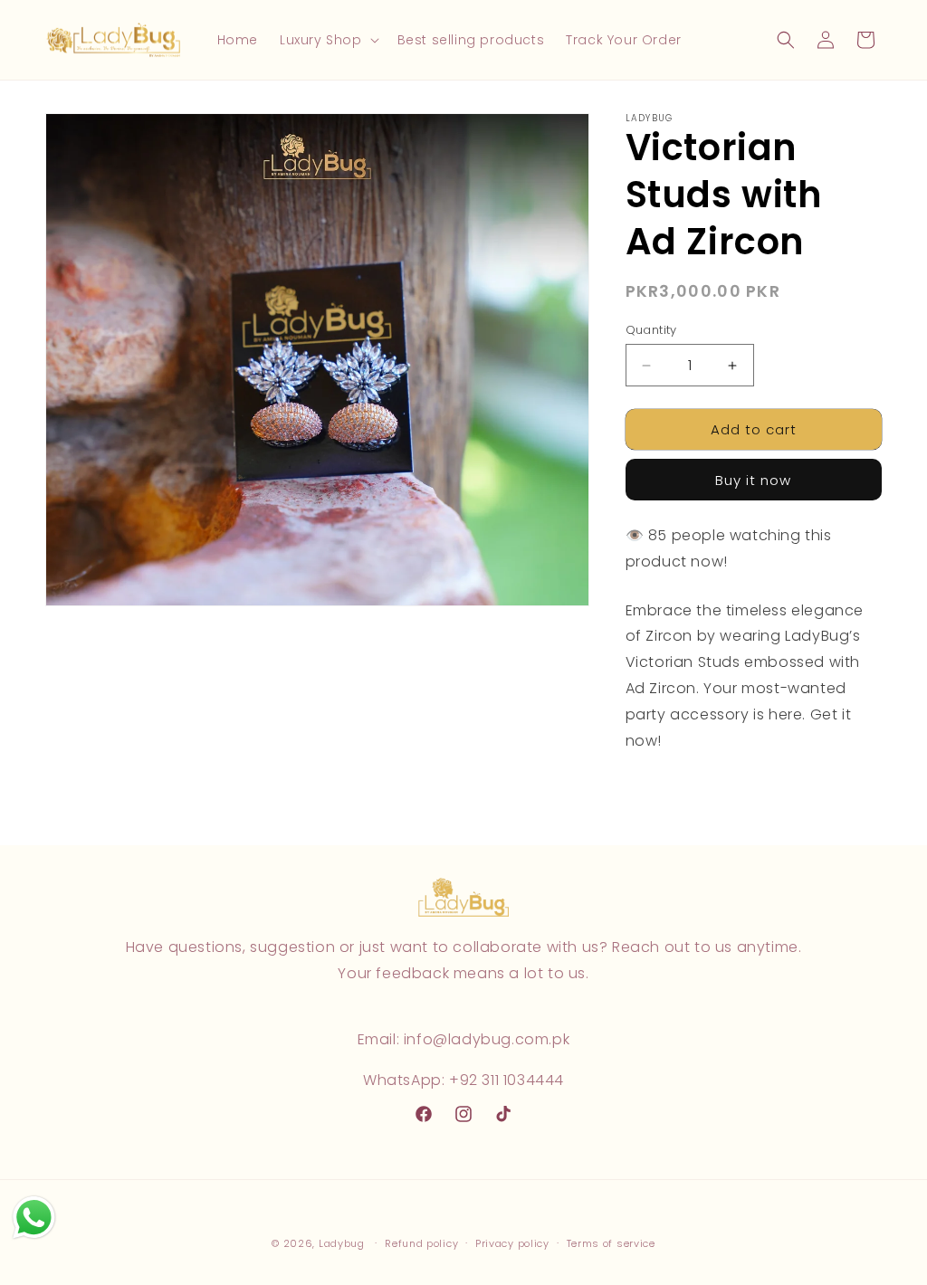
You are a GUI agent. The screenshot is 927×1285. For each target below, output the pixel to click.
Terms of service (611, 1243)
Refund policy (421, 1243)
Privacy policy (512, 1243)
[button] (328, 40)
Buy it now (753, 480)
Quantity (651, 329)
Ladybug (342, 1243)
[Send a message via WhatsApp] (34, 1217)
